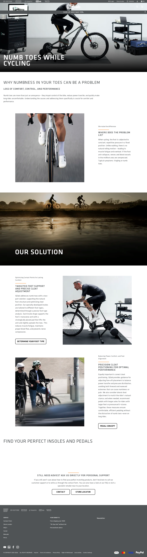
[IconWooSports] (47, 1)
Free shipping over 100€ (57, 521)
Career (5, 531)
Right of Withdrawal (67, 552)
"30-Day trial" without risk (58, 524)
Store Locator (7, 524)
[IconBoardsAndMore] (5, 510)
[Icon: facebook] (13, 547)
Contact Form (7, 521)
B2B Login (111, 1)
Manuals (6, 534)
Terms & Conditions (45, 552)
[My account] (137, 1)
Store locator (120, 1)
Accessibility (77, 552)
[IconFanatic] (28, 1)
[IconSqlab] (38, 1)
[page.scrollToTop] (144, 551)
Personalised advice (56, 528)
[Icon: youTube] (4, 547)
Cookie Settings (87, 552)
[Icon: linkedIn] (9, 547)
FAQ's (5, 528)
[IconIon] (18, 1)
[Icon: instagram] (17, 547)
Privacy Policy (56, 552)
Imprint (36, 552)
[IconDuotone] (7, 1)
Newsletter (101, 518)
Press (5, 538)
